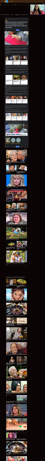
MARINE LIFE (12, 1)
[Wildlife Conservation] (5, 1)
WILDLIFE (9, 1)
